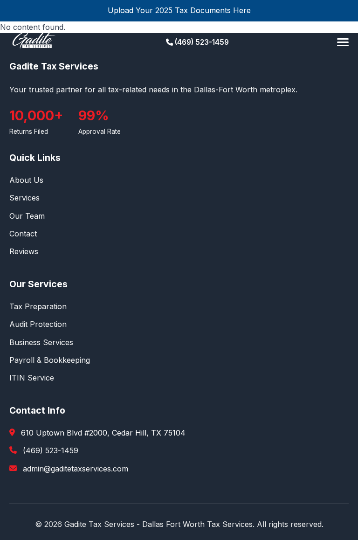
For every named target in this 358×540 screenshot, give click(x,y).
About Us (26, 180)
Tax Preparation (38, 306)
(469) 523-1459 (201, 42)
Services (24, 197)
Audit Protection (38, 324)
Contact (23, 233)
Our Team (27, 216)
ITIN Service (31, 377)
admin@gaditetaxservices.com (75, 468)
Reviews (23, 251)
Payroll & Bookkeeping (49, 360)
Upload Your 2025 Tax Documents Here (179, 10)
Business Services (41, 342)
